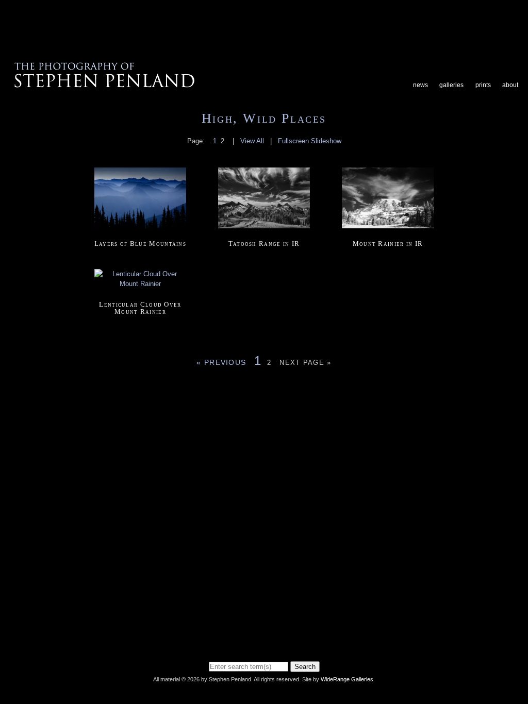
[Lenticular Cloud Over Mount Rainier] (140, 289)
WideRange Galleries (347, 679)
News (420, 85)
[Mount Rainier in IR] (387, 229)
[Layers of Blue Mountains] (140, 229)
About (510, 85)
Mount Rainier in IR (388, 243)
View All (252, 141)
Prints (483, 85)
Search (305, 667)
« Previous (221, 362)
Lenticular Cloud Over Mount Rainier (140, 307)
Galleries (451, 85)
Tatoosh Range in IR (264, 243)
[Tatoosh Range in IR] (264, 229)
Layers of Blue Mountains (140, 243)
